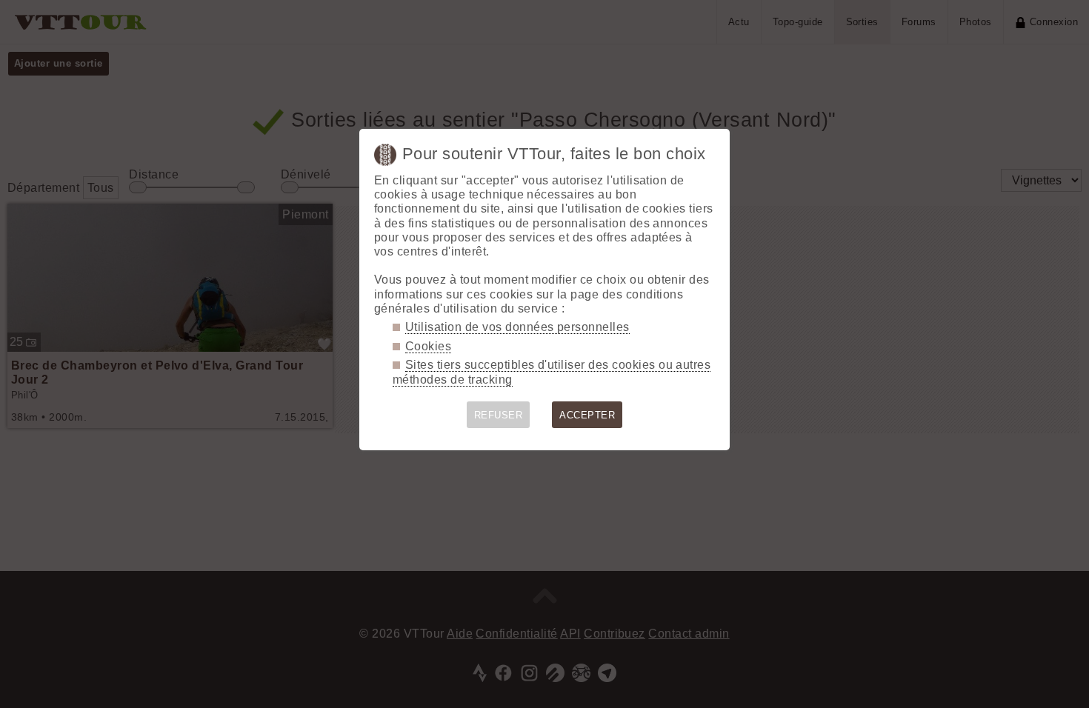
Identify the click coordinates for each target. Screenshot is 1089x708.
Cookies (428, 346)
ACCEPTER (587, 415)
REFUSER (498, 415)
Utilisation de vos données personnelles (517, 327)
